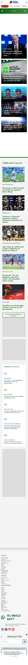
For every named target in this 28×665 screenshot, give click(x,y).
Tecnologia (3, 567)
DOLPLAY (3, 601)
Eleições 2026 (4, 570)
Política (3, 569)
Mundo (3, 566)
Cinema (3, 588)
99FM (2, 605)
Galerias (3, 600)
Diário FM (3, 606)
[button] (17, 6)
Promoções (4, 592)
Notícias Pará (4, 557)
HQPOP (3, 594)
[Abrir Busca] (26, 2)
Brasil (2, 565)
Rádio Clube (4, 607)
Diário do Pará (4, 558)
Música (3, 590)
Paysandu (3, 583)
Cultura (3, 587)
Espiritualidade (4, 571)
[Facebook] (6, 629)
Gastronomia (4, 573)
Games (3, 591)
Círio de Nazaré (4, 562)
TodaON (3, 596)
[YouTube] (13, 629)
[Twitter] (2, 629)
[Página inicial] (2, 11)
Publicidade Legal (5, 610)
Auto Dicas (4, 572)
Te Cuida (3, 561)
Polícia (2, 564)
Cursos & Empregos (6, 560)
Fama (2, 589)
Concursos (3, 603)
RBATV (3, 604)
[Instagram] (9, 629)
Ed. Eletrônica (4, 602)
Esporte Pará (4, 577)
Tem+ (2, 608)
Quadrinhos (4, 593)
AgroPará (3, 559)
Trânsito (3, 568)
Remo (2, 582)
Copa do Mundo (5, 580)
